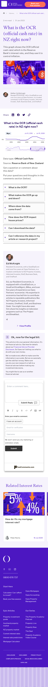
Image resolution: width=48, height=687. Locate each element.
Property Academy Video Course (33, 636)
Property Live (30, 623)
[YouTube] (9, 569)
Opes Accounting (32, 595)
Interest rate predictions (13, 637)
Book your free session (12, 599)
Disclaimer (23, 655)
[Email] (7, 319)
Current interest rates (11, 633)
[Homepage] (4, 13)
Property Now (31, 627)
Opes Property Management (31, 600)
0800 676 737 (10, 577)
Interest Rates (12, 13)
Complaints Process (13, 659)
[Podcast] (4, 569)
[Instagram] (15, 569)
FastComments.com (25, 467)
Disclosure (11, 655)
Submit (14, 448)
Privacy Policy (36, 655)
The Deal (29, 631)
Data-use (24, 662)
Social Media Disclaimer (33, 659)
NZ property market (11, 629)
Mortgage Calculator (11, 641)
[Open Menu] (4, 4)
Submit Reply (27, 402)
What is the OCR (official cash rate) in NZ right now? (32, 13)
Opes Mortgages (32, 591)
